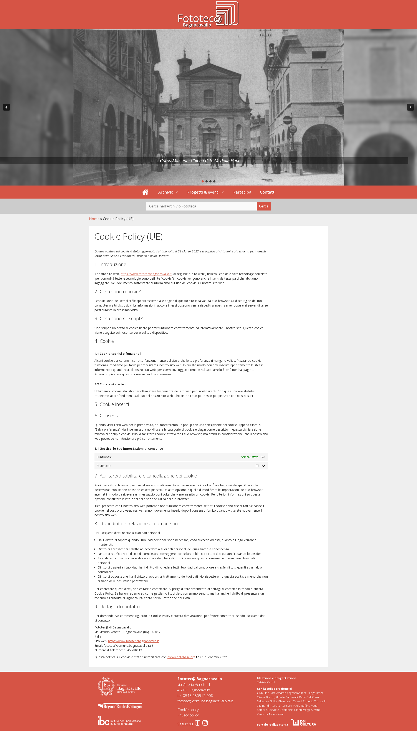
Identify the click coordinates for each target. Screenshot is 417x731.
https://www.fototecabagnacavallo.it (146, 274)
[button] (6, 107)
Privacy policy (188, 715)
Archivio (165, 192)
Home (94, 218)
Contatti (268, 192)
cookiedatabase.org (181, 657)
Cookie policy (188, 709)
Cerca (264, 206)
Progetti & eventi (203, 192)
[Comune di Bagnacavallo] (119, 686)
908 (210, 695)
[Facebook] (197, 723)
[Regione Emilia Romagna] (120, 706)
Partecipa (242, 192)
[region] (208, 107)
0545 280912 (194, 695)
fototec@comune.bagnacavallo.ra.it (205, 700)
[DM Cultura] (303, 722)
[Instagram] (205, 723)
